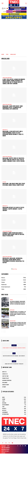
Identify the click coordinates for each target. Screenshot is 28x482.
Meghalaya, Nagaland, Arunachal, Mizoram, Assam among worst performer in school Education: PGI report (13, 260)
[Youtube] (12, 443)
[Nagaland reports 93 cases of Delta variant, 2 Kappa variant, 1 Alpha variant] (14, 196)
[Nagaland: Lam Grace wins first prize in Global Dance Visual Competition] (14, 172)
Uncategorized (7, 77)
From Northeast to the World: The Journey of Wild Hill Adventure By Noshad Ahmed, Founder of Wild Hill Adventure (18, 313)
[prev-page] (2, 331)
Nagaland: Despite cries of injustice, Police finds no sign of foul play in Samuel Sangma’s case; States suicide (14, 159)
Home (2, 54)
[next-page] (5, 331)
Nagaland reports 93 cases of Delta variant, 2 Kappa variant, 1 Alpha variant (13, 209)
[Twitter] (9, 443)
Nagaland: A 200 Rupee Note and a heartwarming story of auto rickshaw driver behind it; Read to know (13, 133)
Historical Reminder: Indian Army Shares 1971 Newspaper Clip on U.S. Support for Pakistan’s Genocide (17, 303)
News (11, 299)
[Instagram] (6, 443)
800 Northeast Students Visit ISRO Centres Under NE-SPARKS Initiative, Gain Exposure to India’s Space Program (18, 324)
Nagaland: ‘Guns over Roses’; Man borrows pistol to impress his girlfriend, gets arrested (13, 107)
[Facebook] (2, 443)
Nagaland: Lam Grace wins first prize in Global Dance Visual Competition (14, 184)
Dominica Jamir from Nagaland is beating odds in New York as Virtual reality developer (13, 234)
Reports (5, 129)
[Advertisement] (14, 38)
